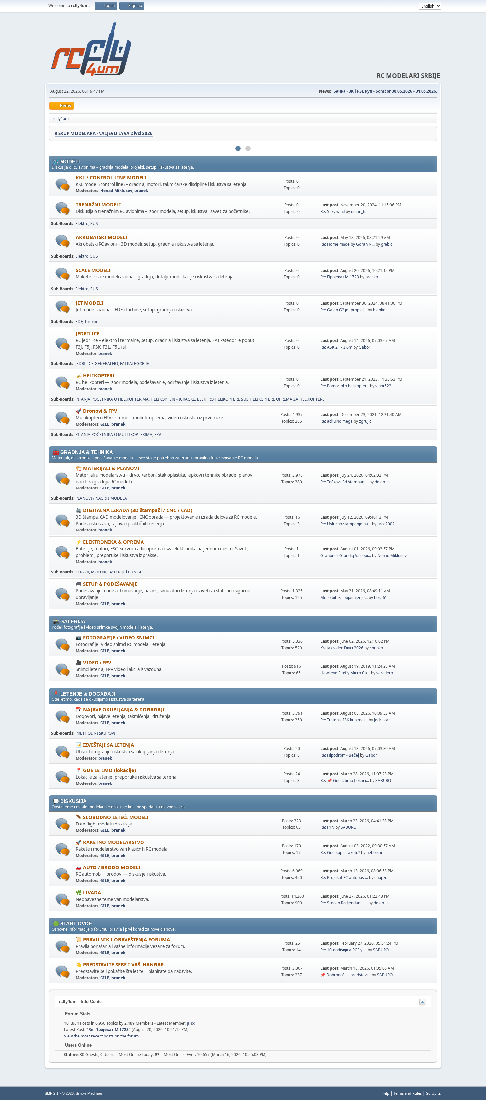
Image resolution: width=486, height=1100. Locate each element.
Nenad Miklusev (116, 190)
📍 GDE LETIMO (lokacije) (106, 770)
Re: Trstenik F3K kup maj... (344, 720)
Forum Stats (77, 1013)
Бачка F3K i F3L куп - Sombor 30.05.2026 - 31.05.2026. (385, 91)
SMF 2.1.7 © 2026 (59, 1093)
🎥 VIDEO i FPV (93, 662)
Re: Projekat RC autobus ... (344, 877)
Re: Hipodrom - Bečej (339, 755)
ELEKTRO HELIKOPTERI (218, 399)
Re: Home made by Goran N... (347, 244)
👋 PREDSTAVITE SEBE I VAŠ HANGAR (120, 964)
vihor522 (383, 386)
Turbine (91, 321)
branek (141, 190)
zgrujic (365, 421)
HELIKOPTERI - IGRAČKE (173, 399)
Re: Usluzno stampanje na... (345, 524)
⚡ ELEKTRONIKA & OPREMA (110, 541)
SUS (94, 223)
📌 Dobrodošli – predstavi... (345, 975)
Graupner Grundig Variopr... (345, 555)
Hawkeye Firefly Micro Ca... (345, 673)
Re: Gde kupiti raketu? (340, 852)
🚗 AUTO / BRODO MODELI (108, 867)
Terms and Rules (408, 1093)
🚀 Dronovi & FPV (96, 410)
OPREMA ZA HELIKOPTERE (300, 399)
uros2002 (386, 524)
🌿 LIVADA (88, 892)
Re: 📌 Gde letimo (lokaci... (344, 780)
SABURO (383, 780)
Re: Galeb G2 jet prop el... (343, 310)
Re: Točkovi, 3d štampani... (344, 482)
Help (385, 1093)
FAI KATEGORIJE (134, 363)
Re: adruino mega (336, 421)
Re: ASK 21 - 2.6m (336, 347)
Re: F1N (327, 827)
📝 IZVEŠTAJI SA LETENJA (105, 744)
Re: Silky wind (332, 211)
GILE (104, 424)
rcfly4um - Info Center (81, 1001)
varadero (384, 673)
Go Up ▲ (433, 1093)
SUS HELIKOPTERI (257, 399)
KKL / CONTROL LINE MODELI (111, 177)
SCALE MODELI (93, 270)
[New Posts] (62, 184)
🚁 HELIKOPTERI (95, 375)
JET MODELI (89, 302)
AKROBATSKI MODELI (101, 237)
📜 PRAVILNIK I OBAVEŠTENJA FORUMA (123, 939)
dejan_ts (358, 211)
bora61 (380, 597)
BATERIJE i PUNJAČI (126, 572)
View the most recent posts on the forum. (102, 1036)
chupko (376, 648)
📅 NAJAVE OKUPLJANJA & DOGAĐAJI (120, 709)
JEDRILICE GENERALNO (96, 363)
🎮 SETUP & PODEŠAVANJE (106, 583)
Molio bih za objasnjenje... (344, 597)
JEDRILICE (87, 333)
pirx (191, 1023)
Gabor (364, 347)
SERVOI (82, 572)
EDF (78, 321)
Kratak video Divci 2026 (341, 648)
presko (371, 277)
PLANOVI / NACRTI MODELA (101, 498)
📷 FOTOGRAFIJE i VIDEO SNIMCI (115, 637)
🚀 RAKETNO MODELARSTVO (110, 842)
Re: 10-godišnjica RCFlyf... (343, 949)
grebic (386, 244)
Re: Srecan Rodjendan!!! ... (343, 903)
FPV (157, 434)
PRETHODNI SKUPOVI (95, 733)
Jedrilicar (382, 720)
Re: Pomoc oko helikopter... (344, 386)
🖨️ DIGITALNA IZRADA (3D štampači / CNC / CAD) (134, 510)
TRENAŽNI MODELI (98, 204)
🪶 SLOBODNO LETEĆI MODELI (112, 817)
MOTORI (98, 572)
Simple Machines (89, 1093)
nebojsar (374, 852)
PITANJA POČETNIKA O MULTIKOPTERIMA (113, 434)
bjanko (379, 310)
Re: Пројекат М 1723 (339, 277)
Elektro (81, 223)
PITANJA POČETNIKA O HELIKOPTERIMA (112, 399)
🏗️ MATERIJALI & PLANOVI (107, 468)
